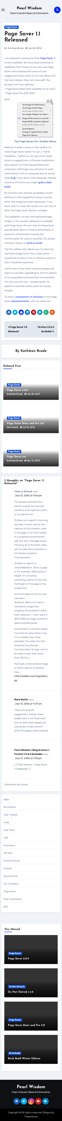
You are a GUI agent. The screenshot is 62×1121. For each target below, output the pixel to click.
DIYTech (8, 853)
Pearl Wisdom (29, 8)
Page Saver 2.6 (16, 457)
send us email (34, 243)
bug (13, 177)
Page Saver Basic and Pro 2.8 (25, 423)
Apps (6, 799)
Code (6, 822)
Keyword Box (11, 876)
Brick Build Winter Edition (24, 1058)
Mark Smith (13, 427)
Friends (8, 868)
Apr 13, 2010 (33, 460)
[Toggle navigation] (3, 10)
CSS (6, 837)
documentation (20, 301)
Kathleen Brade (16, 48)
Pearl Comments (13, 899)
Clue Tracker (10, 814)
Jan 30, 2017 (33, 394)
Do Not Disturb (12, 860)
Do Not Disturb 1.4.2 (20, 992)
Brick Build (10, 807)
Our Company (11, 883)
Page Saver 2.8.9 (17, 390)
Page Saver (11, 27)
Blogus (47, 1112)
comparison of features (29, 296)
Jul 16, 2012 (29, 427)
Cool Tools (9, 830)
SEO (6, 906)
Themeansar (30, 1116)
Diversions (9, 845)
